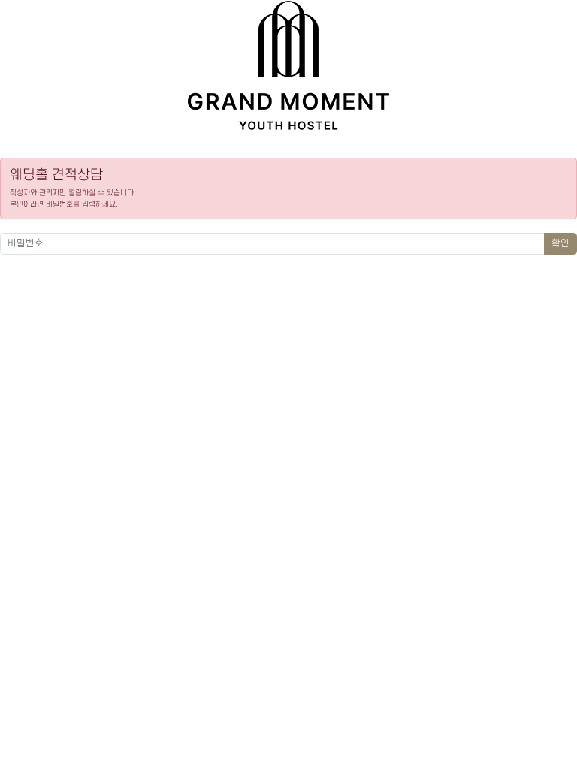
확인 (560, 243)
